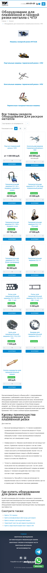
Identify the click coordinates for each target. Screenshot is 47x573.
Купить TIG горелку (10, 515)
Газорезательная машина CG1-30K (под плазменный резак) (34, 186)
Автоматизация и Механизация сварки (23, 539)
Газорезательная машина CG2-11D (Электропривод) (12, 260)
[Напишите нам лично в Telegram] (38, 551)
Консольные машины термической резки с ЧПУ (23, 84)
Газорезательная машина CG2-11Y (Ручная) (35, 224)
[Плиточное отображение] (15, 128)
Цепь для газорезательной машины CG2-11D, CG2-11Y (12, 335)
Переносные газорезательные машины (23, 105)
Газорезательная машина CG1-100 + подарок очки (12, 224)
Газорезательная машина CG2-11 (35, 259)
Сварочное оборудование (23, 537)
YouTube (25, 558)
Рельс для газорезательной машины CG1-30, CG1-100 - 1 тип (12, 297)
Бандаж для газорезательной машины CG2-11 (35, 334)
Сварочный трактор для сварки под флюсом (19, 523)
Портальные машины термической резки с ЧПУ (23, 63)
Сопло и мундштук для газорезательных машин (12, 372)
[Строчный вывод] (20, 128)
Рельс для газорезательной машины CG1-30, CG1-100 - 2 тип (35, 297)
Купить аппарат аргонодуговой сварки (17, 520)
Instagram (21, 558)
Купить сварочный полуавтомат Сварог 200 (19, 525)
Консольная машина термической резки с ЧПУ (35, 148)
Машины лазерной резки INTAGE (23, 42)
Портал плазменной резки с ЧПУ (12, 147)
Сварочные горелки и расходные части (23, 542)
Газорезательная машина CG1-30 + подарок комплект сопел (12, 187)
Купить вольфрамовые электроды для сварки (20, 518)
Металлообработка (24, 548)
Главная (24, 534)
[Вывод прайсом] (24, 128)
